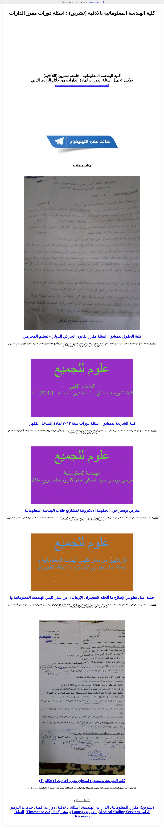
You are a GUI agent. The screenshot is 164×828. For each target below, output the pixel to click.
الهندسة (88, 807)
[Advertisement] (82, 47)
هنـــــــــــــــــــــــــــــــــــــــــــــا (82, 85)
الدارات (103, 807)
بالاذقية (63, 807)
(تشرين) (147, 807)
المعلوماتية (119, 807)
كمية (39, 807)
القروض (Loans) (83, 812)
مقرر (135, 807)
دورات (50, 807)
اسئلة (75, 807)
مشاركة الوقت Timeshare (47, 812)
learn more (93, 2)
